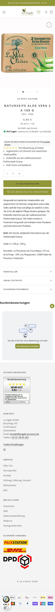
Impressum (8, 506)
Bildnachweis (9, 485)
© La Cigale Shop (27, 581)
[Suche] (46, 12)
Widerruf (7, 520)
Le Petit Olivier (27, 98)
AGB (5, 511)
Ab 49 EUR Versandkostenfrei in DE (27, 3)
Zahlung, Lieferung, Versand (17, 480)
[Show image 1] (23, 91)
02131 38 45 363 (20, 437)
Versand (34, 128)
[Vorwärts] (37, 91)
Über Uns (8, 465)
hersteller (10, 271)
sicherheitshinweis (16, 289)
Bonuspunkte (9, 470)
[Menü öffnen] (4, 12)
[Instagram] (4, 449)
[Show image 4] (32, 91)
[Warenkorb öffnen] (51, 12)
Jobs (5, 490)
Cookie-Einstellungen (13, 444)
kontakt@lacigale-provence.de (24, 434)
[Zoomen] (49, 24)
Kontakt (7, 475)
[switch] (6, 607)
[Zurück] (17, 91)
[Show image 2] (26, 91)
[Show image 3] (29, 91)
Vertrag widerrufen (12, 525)
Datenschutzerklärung (14, 515)
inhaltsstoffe (12, 280)
